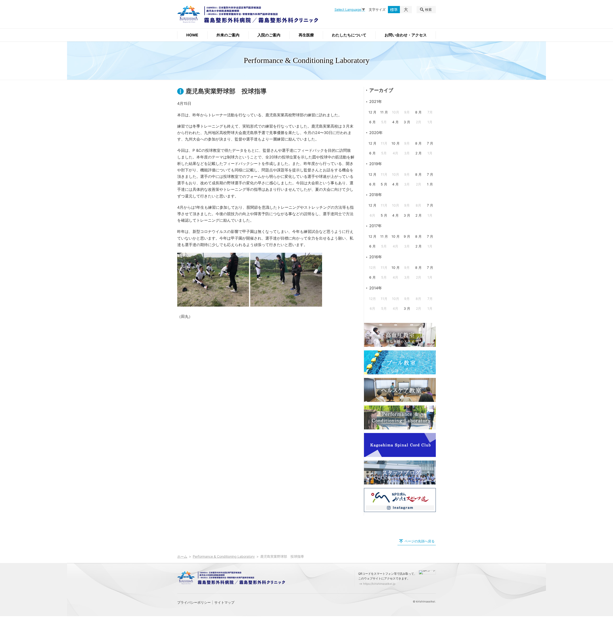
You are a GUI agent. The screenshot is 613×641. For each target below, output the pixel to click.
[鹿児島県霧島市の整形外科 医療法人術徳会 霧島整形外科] (247, 14)
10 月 (396, 143)
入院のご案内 (268, 35)
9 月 (407, 236)
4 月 (395, 122)
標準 (394, 9)
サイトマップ (224, 602)
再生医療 (306, 35)
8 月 (418, 112)
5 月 (384, 184)
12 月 (372, 112)
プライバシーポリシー (194, 602)
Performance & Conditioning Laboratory (224, 556)
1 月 (430, 184)
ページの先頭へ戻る (419, 541)
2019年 (375, 163)
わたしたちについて (349, 35)
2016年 (375, 256)
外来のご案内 (227, 35)
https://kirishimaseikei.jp (379, 583)
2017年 (375, 225)
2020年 (376, 132)
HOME (192, 35)
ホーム (182, 556)
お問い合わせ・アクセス (406, 35)
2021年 (375, 101)
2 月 (418, 153)
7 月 (430, 143)
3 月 (407, 122)
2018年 (375, 194)
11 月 (384, 112)
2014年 (375, 288)
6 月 (372, 122)
